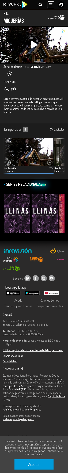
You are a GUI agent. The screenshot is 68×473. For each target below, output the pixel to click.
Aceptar (34, 464)
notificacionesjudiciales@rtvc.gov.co (22, 409)
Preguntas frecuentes (50, 306)
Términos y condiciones (18, 306)
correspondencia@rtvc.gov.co (18, 386)
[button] (60, 158)
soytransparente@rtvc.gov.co (18, 419)
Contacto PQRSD (18, 389)
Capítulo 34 (9, 167)
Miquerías (9, 171)
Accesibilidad (10, 361)
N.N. (6, 13)
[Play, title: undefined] (34, 44)
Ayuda (18, 300)
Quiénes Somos (49, 300)
